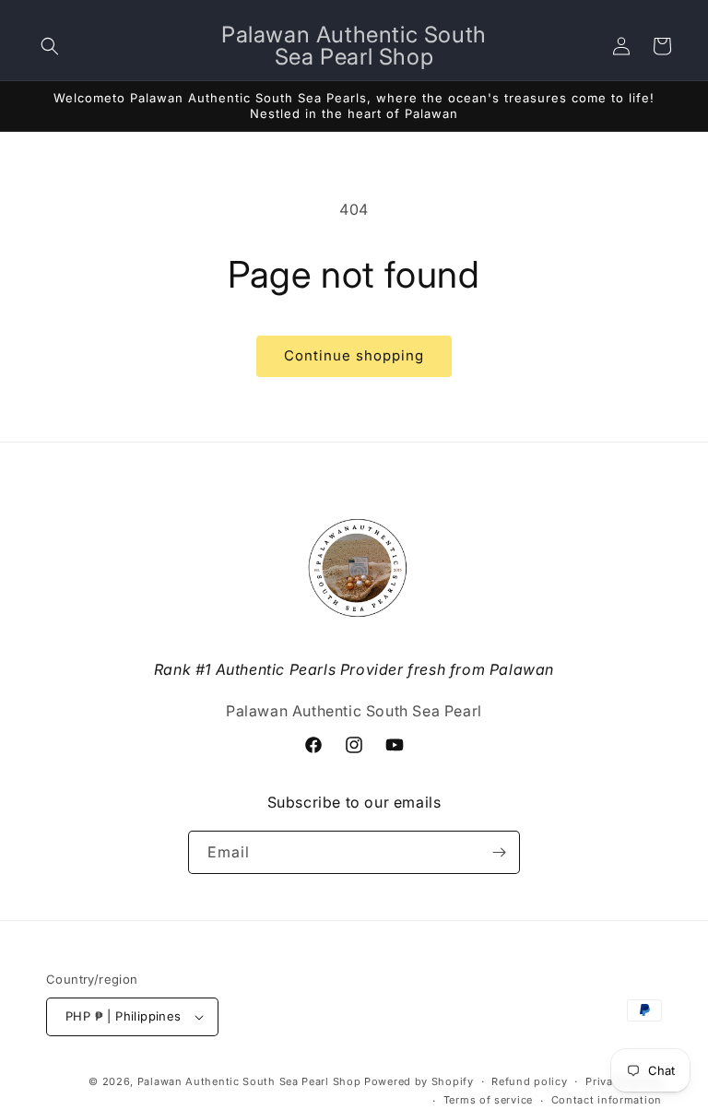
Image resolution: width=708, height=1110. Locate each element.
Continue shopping (354, 355)
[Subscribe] (498, 852)
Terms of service (488, 1099)
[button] (50, 46)
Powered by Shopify (419, 1081)
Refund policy (529, 1081)
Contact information (606, 1099)
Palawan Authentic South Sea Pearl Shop (249, 1081)
